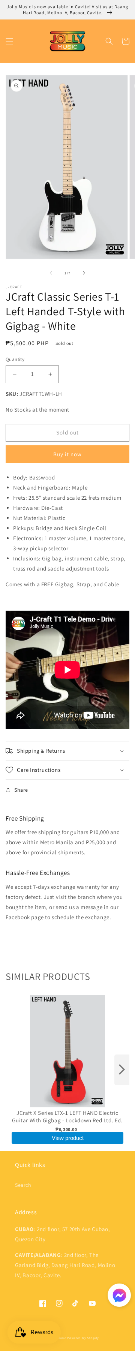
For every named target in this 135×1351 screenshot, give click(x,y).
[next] (121, 1069)
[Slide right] (84, 273)
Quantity (15, 359)
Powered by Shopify (83, 1338)
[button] (9, 41)
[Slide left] (51, 273)
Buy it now (67, 454)
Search (23, 1185)
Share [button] (21, 789)
